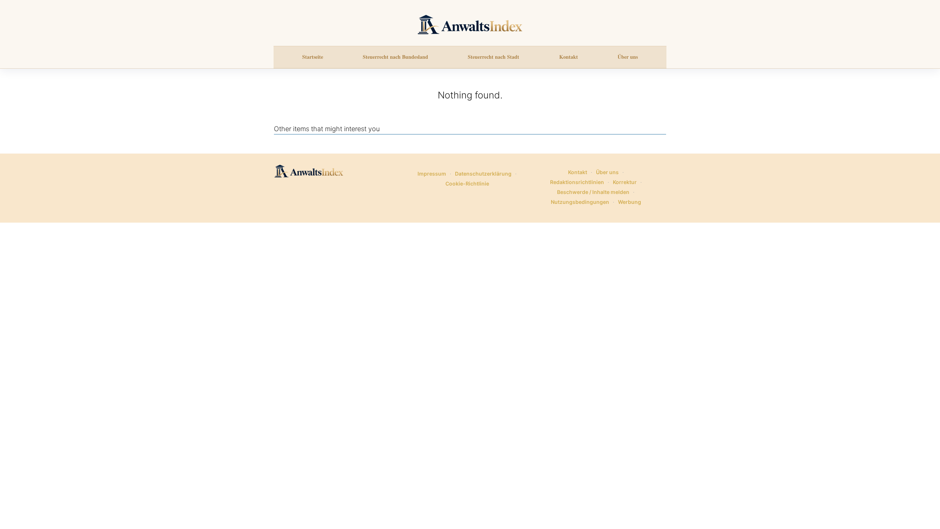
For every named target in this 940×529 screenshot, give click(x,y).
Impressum (431, 173)
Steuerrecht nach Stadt (493, 57)
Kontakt (568, 57)
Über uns (628, 57)
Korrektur (625, 182)
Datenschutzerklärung (483, 173)
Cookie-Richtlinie (467, 183)
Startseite (312, 57)
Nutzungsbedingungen (580, 202)
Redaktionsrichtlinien (577, 182)
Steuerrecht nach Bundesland (395, 57)
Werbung (629, 202)
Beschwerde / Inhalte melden (593, 192)
